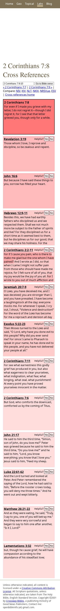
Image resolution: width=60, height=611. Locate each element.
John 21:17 (11, 435)
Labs (40, 4)
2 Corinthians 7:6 (16, 398)
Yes (46, 139)
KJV (24, 91)
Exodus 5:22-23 (14, 324)
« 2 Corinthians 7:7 (14, 87)
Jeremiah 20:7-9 (15, 287)
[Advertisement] (30, 35)
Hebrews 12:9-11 (16, 213)
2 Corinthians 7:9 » (40, 87)
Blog (49, 4)
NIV (18, 91)
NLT (29, 91)
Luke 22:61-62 (14, 472)
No (51, 139)
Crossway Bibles (15, 600)
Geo (19, 4)
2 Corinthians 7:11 (17, 361)
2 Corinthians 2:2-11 (18, 250)
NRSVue (45, 91)
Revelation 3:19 (15, 139)
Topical (29, 4)
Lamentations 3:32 (17, 546)
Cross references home (20, 94)
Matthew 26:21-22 (17, 509)
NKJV (36, 91)
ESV (53, 91)
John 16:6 (10, 176)
